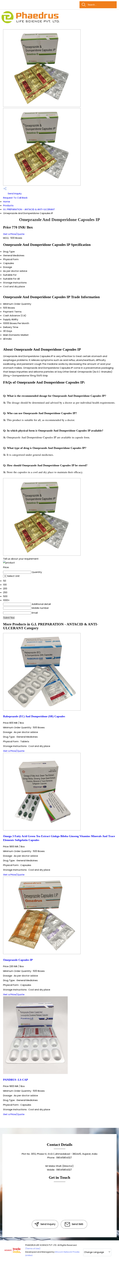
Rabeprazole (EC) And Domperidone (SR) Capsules (34, 716)
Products (8, 205)
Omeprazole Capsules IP (18, 959)
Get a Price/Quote (13, 234)
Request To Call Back (15, 197)
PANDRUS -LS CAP (15, 1079)
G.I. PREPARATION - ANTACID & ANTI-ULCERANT (29, 209)
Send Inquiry (14, 193)
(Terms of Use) (32, 1248)
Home (6, 201)
